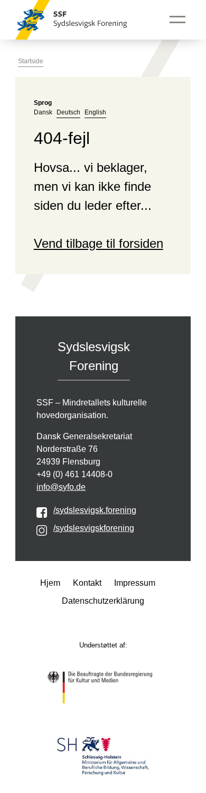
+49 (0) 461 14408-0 (74, 474)
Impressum (134, 582)
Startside (30, 61)
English (95, 112)
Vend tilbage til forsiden (98, 243)
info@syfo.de (61, 486)
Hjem (50, 582)
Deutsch (68, 112)
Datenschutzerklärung (103, 600)
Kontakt (87, 582)
